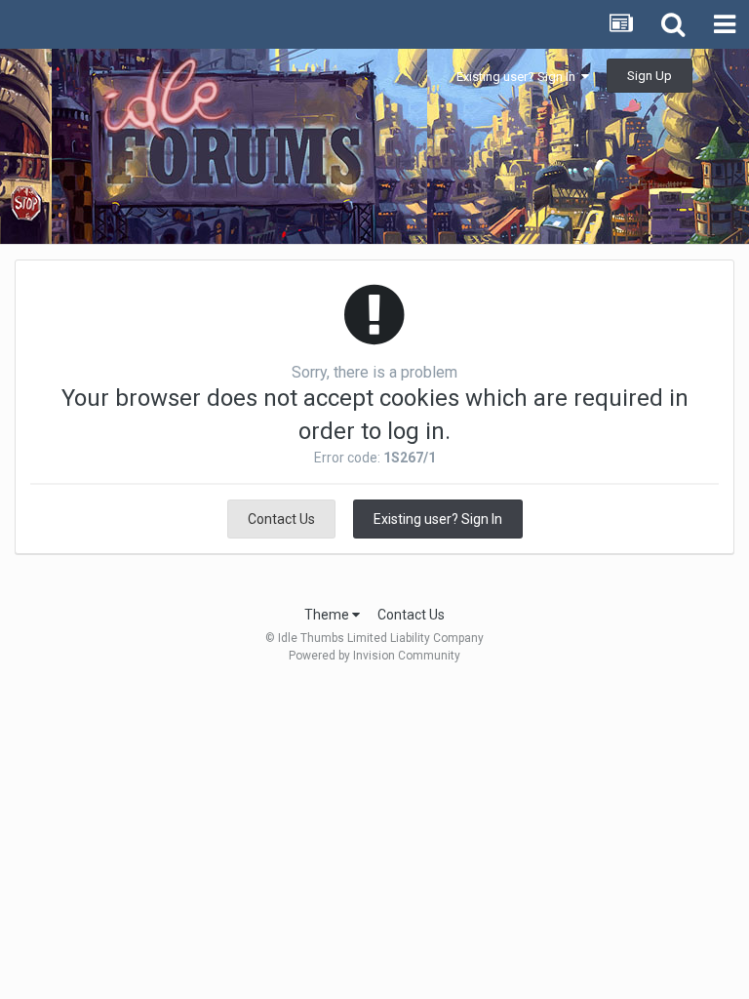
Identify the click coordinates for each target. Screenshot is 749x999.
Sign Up (649, 75)
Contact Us (281, 519)
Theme (328, 614)
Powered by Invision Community (374, 655)
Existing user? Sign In (518, 76)
